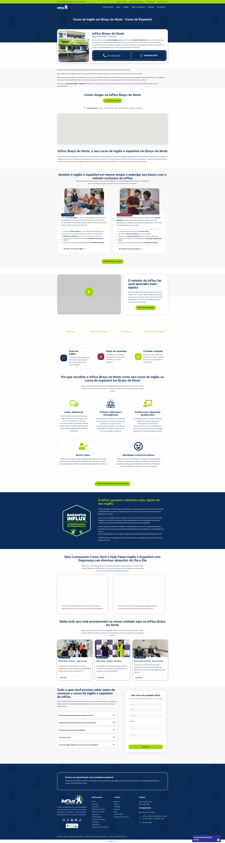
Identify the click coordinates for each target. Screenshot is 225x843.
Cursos (118, 7)
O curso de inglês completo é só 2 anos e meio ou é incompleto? (78, 745)
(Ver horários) (112, 36)
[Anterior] (62, 46)
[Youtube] (72, 820)
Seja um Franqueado (136, 1)
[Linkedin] (76, 820)
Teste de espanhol (116, 351)
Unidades (126, 7)
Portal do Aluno (163, 1)
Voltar (198, 836)
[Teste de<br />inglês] (63, 358)
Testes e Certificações (138, 7)
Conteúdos (151, 7)
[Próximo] (86, 46)
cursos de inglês (71, 84)
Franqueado (151, 1)
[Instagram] (64, 820)
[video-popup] (89, 292)
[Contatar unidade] (138, 356)
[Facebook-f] (68, 820)
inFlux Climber (121, 1)
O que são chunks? (65, 737)
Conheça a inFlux (108, 7)
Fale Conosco (161, 7)
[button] (87, 715)
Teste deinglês (73, 352)
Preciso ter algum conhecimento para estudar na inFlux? (76, 715)
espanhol (82, 84)
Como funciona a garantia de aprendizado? (72, 730)
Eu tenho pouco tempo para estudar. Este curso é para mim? (77, 723)
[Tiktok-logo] (80, 820)
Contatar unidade (153, 351)
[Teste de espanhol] (101, 356)
